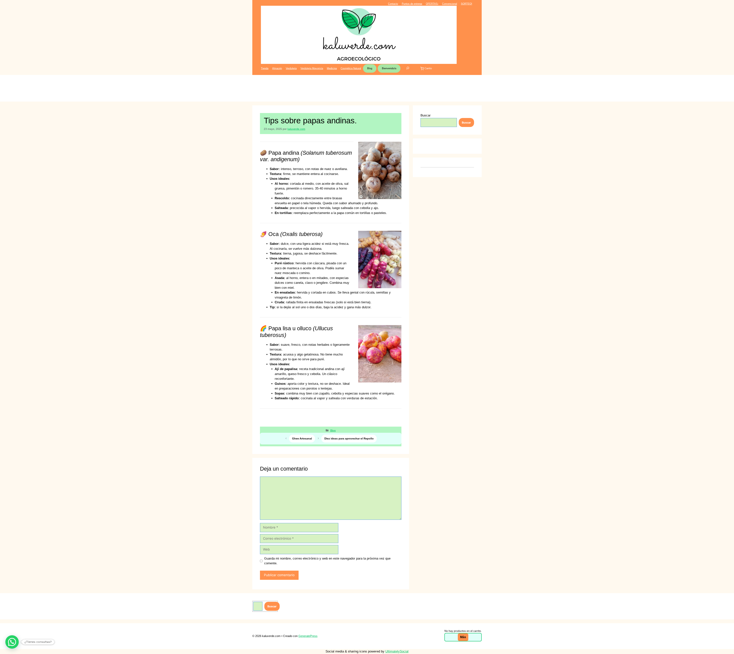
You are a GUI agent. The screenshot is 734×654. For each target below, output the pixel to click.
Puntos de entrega (412, 3)
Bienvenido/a (389, 68)
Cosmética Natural (351, 68)
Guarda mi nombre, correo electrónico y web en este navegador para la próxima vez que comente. (327, 561)
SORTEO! (466, 3)
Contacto (393, 3)
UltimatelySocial (396, 651)
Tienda (264, 68)
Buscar (426, 115)
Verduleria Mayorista (311, 68)
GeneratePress (307, 636)
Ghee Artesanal (302, 438)
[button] (12, 642)
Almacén (277, 68)
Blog (369, 68)
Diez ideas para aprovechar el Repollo (349, 438)
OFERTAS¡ (432, 3)
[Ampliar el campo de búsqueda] (407, 68)
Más (463, 637)
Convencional (449, 3)
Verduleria (291, 68)
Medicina (332, 68)
